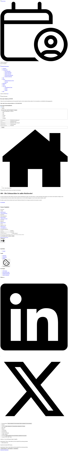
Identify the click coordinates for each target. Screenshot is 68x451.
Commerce (4, 68)
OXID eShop (5, 270)
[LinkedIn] (34, 354)
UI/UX (4, 116)
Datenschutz (6, 449)
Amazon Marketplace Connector (7, 111)
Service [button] (4, 79)
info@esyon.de (3, 212)
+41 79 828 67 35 (3, 227)
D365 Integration (7, 71)
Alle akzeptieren (10, 448)
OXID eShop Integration (9, 75)
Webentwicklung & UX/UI (9, 80)
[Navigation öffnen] (7, 62)
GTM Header (4, 430)
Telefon (3, 108)
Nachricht (12, 125)
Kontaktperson (14, 120)
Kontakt (6, 90)
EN (7, 93)
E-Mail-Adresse (15, 122)
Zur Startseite (2, 202)
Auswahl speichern (4, 448)
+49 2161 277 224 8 (3, 218)
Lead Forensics (4, 431)
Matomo (3, 428)
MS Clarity (3, 427)
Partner (4, 84)
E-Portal (4, 115)
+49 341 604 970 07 (3, 213)
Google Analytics (5, 434)
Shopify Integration (8, 73)
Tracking (3, 426)
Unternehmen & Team (8, 87)
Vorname (11, 230)
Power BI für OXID (6, 272)
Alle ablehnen (16, 448)
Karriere (6, 88)
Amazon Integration (8, 72)
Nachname (12, 231)
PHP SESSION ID (5, 442)
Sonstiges (4, 118)
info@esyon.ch (3, 226)
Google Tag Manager (5, 432)
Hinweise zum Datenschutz (4, 237)
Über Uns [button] (4, 86)
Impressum (4, 255)
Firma (13, 121)
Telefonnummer (13, 124)
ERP (3, 114)
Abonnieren (2, 238)
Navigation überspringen (4, 66)
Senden (3, 127)
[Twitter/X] (34, 422)
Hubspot (3, 424)
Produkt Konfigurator (8, 76)
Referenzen (4, 83)
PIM (3, 112)
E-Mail (3, 106)
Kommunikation (4, 423)
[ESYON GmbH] (35, 186)
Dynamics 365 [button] (5, 69)
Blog (3, 91)
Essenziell (3, 435)
